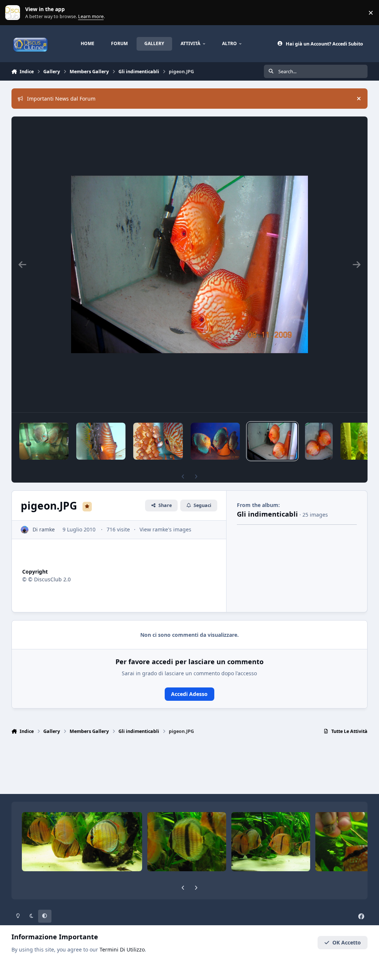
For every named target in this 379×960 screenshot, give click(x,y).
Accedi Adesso (189, 693)
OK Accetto (346, 942)
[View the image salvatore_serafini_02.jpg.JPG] (100, 441)
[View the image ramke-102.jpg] (43, 441)
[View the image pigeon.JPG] (272, 441)
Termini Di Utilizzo (122, 949)
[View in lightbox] (189, 264)
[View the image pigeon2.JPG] (319, 441)
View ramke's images (165, 529)
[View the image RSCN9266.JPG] (157, 441)
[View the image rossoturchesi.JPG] (215, 441)
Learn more (14, 12)
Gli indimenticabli (267, 514)
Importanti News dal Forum (61, 98)
